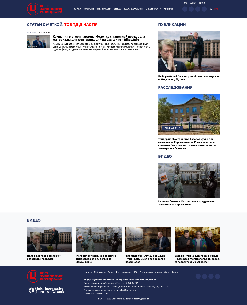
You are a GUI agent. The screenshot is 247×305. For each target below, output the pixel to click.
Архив (202, 3)
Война (77, 9)
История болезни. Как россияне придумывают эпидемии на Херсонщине (187, 203)
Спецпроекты (146, 272)
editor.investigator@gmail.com (121, 290)
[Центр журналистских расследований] (45, 9)
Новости (89, 9)
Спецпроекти (153, 9)
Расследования (133, 9)
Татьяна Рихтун (172, 128)
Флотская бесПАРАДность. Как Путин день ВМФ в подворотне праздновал (145, 258)
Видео (118, 9)
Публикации (103, 9)
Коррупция (44, 32)
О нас (193, 3)
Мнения (168, 9)
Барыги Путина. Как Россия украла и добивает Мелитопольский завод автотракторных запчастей (197, 258)
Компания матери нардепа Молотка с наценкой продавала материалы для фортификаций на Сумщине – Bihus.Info (99, 38)
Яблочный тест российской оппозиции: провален (44, 257)
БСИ (186, 3)
